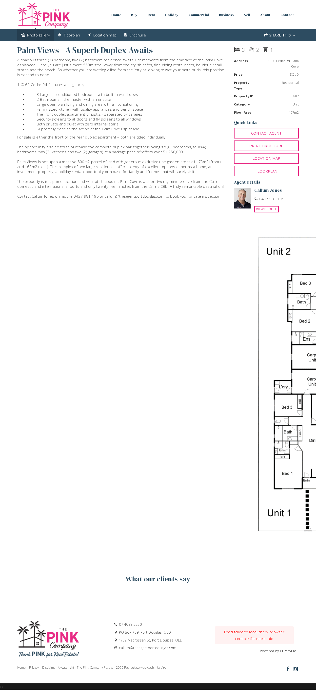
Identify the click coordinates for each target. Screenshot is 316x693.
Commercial (199, 14)
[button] (266, 145)
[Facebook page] (288, 669)
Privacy (34, 667)
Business (226, 14)
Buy (134, 14)
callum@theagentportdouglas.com (147, 647)
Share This (280, 35)
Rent (151, 14)
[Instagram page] (295, 669)
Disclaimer (49, 667)
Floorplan (266, 171)
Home (116, 14)
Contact (287, 14)
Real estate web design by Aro (145, 667)
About (265, 14)
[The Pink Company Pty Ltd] (43, 14)
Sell (247, 14)
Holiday (171, 14)
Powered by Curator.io (278, 651)
